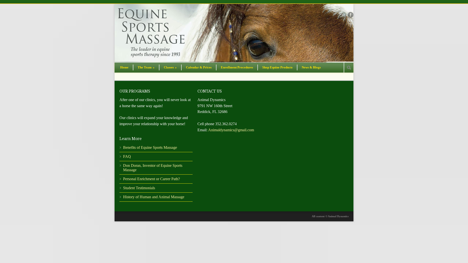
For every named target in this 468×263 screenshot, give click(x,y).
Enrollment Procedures (237, 67)
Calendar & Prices (199, 67)
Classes (170, 67)
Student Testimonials (139, 188)
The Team (146, 67)
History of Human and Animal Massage (153, 197)
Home (124, 67)
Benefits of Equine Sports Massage (150, 147)
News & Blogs (311, 67)
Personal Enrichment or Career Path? (151, 179)
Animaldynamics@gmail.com (231, 130)
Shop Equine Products (277, 67)
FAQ (127, 156)
